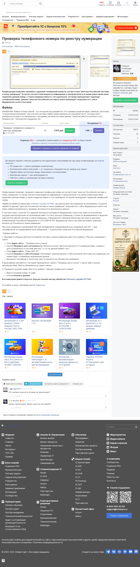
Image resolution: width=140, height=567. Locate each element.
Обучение (80, 434)
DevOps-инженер (83, 449)
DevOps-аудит (12, 509)
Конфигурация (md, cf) (122, 175)
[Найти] (136, 427)
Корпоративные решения (49, 502)
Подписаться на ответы (13, 384)
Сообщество (11, 495)
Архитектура (46, 459)
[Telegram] (108, 552)
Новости (9, 438)
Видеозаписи (117, 439)
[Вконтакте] (114, 552)
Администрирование (15, 488)
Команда (44, 452)
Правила (111, 470)
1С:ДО (78, 488)
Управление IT (47, 456)
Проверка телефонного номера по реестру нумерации (52, 38)
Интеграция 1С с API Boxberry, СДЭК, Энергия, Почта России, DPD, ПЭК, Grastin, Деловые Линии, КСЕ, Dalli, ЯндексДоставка (14, 329)
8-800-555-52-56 (116, 506)
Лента (8, 445)
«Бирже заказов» (120, 93)
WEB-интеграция (120, 161)
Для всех (116, 168)
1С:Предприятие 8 (120, 181)
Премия (9, 457)
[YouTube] (130, 552)
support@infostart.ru (117, 509)
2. (9, 401)
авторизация (53, 415)
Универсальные (119, 188)
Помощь (111, 473)
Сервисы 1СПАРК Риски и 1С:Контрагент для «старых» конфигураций (95, 362)
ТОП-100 (9, 453)
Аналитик (79, 442)
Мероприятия (118, 434)
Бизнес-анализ (47, 438)
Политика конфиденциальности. (48, 542)
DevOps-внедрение (14, 512)
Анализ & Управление (52, 434)
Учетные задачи (12, 473)
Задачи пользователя (15, 477)
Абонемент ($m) (119, 224)
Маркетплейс (82, 459)
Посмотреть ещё (55, 374)
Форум (114, 447)
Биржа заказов (118, 443)
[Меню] (4, 3)
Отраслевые (46, 514)
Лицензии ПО (46, 510)
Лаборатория (13, 501)
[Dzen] (125, 552)
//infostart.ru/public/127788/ (42, 204)
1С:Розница (80, 481)
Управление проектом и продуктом (51, 447)
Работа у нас (113, 477)
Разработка (11, 481)
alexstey (15, 401)
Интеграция (11, 492)
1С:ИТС (43, 476)
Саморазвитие (47, 463)
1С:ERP (78, 466)
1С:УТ (77, 477)
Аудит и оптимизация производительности (15, 521)
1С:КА (78, 470)
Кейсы (43, 487)
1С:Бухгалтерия (82, 462)
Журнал (9, 434)
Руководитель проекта (86, 445)
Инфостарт (40, 285)
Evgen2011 (16, 389)
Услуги (43, 484)
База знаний (12, 462)
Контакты (111, 481)
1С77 (77, 499)
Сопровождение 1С (51, 469)
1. (9, 389)
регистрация (41, 415)
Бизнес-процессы (48, 442)
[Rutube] (136, 552)
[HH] (119, 552)
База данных (11, 484)
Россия (116, 201)
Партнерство (46, 491)
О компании (113, 458)
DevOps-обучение (14, 505)
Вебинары (45, 495)
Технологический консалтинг (19, 516)
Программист (81, 438)
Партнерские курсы (84, 453)
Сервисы (44, 480)
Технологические (48, 522)
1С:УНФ (78, 473)
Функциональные (13, 470)
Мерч (113, 451)
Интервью (10, 449)
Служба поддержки (120, 488)
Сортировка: (56, 384)
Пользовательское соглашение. (17, 542)
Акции (43, 472)
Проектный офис (84, 509)
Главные (9, 442)
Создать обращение (119, 515)
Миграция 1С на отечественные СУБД (15, 527)
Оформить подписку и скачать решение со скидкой (56, 148)
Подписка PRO (12, 466)
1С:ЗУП (78, 484)
